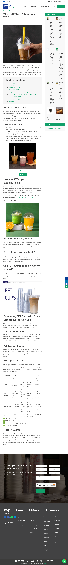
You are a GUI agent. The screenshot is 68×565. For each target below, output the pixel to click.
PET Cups (58, 128)
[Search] (64, 1)
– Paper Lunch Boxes (45, 530)
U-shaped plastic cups (21, 197)
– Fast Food (32, 520)
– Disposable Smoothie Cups (57, 519)
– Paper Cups (20, 515)
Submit (40, 491)
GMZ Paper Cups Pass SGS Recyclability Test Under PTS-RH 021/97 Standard (52, 95)
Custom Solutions (44, 6)
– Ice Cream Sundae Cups (57, 547)
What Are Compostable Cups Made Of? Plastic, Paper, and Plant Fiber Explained (61, 31)
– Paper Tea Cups (46, 519)
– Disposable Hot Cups (46, 515)
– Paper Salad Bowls (45, 542)
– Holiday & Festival (34, 525)
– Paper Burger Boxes (46, 534)
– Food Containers (21, 523)
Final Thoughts (12, 101)
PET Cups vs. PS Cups (16, 98)
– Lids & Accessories (21, 520)
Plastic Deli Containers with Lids (49, 117)
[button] (6, 1)
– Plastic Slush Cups (57, 535)
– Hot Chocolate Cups (46, 526)
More (53, 6)
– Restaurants (32, 515)
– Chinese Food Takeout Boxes (46, 550)
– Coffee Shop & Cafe (34, 528)
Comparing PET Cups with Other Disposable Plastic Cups (22, 94)
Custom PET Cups (51, 128)
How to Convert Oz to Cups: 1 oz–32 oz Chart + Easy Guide (52, 58)
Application (34, 6)
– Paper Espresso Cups (46, 522)
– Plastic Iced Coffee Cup (57, 527)
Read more (23, 174)
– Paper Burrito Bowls (46, 538)
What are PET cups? (13, 84)
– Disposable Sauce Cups (45, 546)
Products (25, 6)
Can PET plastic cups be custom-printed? (18, 92)
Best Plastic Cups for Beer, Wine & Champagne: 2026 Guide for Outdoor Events (61, 94)
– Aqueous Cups (21, 525)
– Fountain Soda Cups (57, 543)
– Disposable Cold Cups (58, 515)
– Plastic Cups (20, 517)
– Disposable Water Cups (57, 523)
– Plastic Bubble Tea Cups (57, 531)
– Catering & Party (33, 523)
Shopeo (45, 563)
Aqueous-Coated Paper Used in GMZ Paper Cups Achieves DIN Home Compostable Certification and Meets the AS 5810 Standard (61, 66)
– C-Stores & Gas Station (33, 531)
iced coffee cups (22, 117)
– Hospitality (32, 517)
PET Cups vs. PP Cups (16, 96)
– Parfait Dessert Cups (57, 539)
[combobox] (50, 469)
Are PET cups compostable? (15, 91)
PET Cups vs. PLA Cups (17, 100)
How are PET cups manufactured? (17, 87)
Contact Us (60, 6)
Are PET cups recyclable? (15, 89)
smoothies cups (30, 117)
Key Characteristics (15, 85)
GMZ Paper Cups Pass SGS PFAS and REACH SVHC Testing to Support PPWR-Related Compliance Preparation (52, 34)
